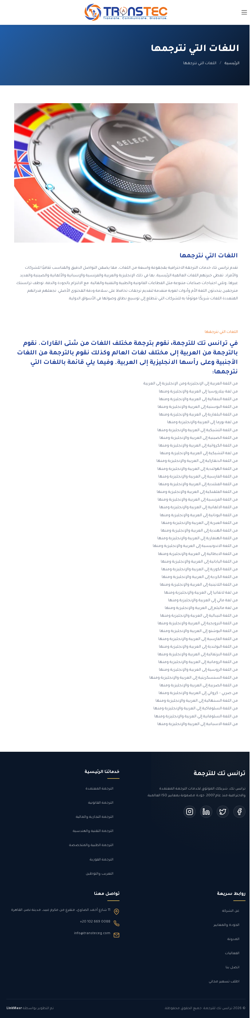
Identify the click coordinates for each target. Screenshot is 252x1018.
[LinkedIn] (206, 811)
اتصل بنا (232, 967)
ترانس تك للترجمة (220, 774)
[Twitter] (223, 811)
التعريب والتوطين (99, 874)
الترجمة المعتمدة (99, 789)
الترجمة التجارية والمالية (94, 817)
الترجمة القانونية (100, 803)
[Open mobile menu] (244, 12)
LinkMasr (14, 1008)
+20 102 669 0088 (95, 922)
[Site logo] (126, 12)
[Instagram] (189, 811)
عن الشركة (230, 911)
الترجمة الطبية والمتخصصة (91, 845)
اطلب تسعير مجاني (224, 982)
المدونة (233, 939)
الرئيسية (232, 63)
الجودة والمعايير (226, 925)
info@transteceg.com (92, 933)
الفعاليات (232, 953)
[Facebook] (239, 811)
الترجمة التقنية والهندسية (93, 831)
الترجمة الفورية (101, 860)
